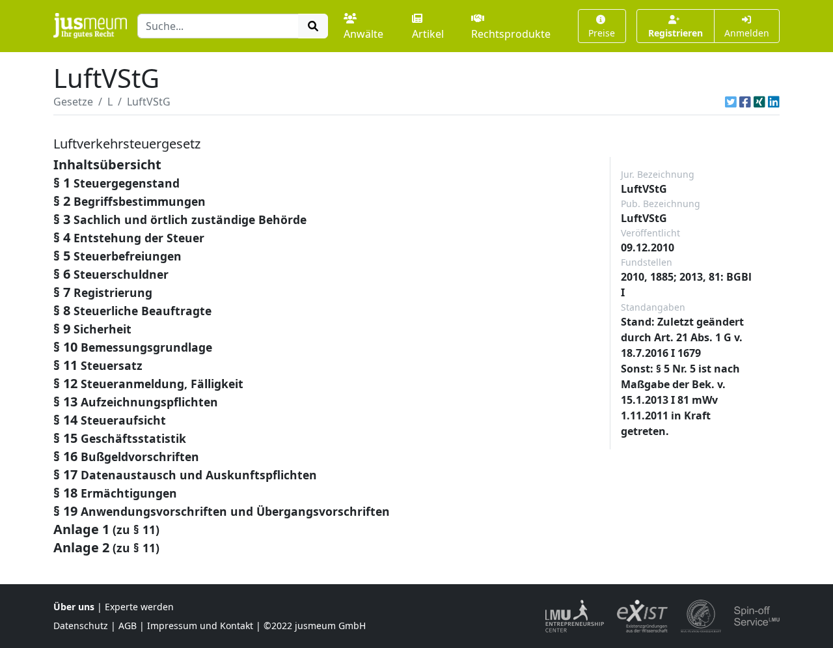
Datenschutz (80, 625)
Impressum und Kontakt (200, 625)
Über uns (73, 606)
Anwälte (363, 34)
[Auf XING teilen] (759, 101)
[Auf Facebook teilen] (745, 101)
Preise (601, 33)
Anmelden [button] (746, 33)
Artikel (428, 34)
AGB (127, 625)
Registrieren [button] (675, 33)
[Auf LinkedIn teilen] (774, 101)
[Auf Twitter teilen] (731, 101)
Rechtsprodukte (511, 34)
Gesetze (73, 101)
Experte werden (139, 606)
